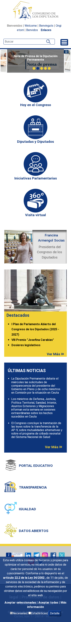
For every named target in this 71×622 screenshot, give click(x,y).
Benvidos (32, 30)
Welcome (31, 25)
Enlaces (46, 30)
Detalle (55, 613)
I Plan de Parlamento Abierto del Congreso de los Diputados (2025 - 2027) (35, 329)
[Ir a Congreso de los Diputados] (35, 10)
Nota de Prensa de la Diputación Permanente (36, 57)
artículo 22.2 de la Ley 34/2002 (24, 577)
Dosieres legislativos (25, 345)
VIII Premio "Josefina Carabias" (32, 340)
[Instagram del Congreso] (45, 555)
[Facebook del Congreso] (54, 555)
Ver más (54, 354)
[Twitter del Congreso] (62, 555)
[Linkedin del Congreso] (28, 555)
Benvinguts (46, 25)
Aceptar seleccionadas (21, 602)
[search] (29, 42)
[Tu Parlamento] (14, 555)
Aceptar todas (48, 602)
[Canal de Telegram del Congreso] (37, 555)
